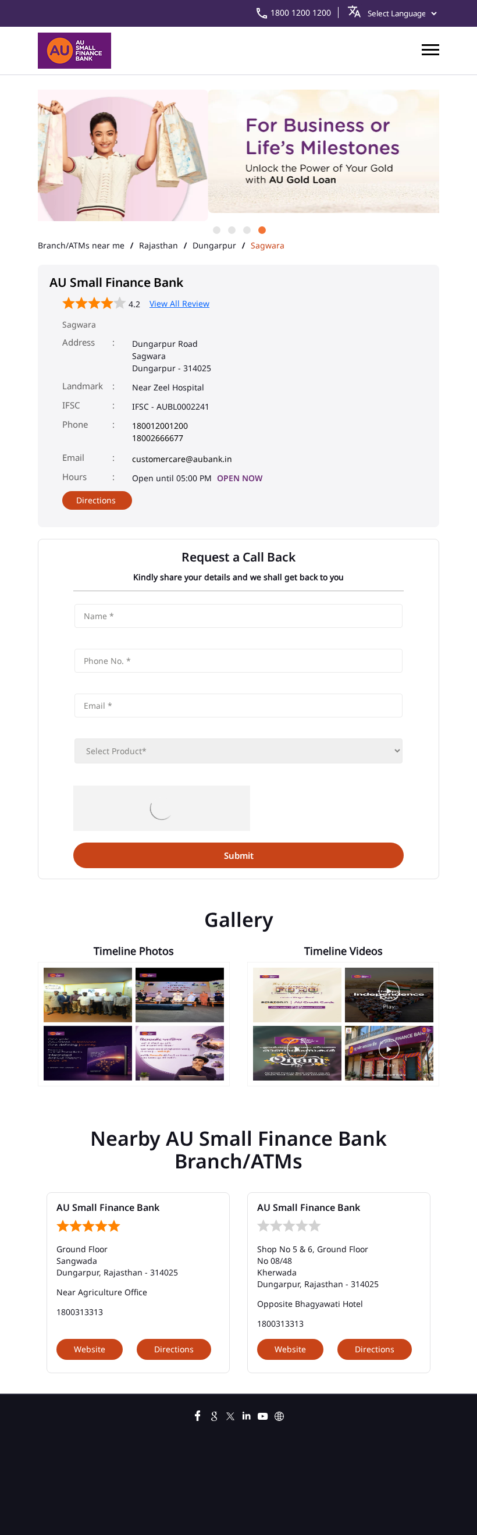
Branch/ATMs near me (81, 245)
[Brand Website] (279, 1414)
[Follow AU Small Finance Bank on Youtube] (263, 1414)
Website (89, 1349)
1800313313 (79, 1311)
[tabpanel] (238, 152)
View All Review (179, 303)
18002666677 (157, 437)
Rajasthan (158, 245)
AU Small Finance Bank (107, 1207)
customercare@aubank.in (182, 458)
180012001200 (160, 425)
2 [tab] (231, 229)
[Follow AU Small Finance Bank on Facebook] (198, 1414)
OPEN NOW (239, 478)
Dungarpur (214, 245)
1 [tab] (216, 229)
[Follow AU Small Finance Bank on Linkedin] (246, 1414)
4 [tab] (261, 229)
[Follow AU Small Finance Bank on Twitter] (230, 1414)
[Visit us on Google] (214, 1414)
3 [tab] (246, 229)
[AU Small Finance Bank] (74, 51)
